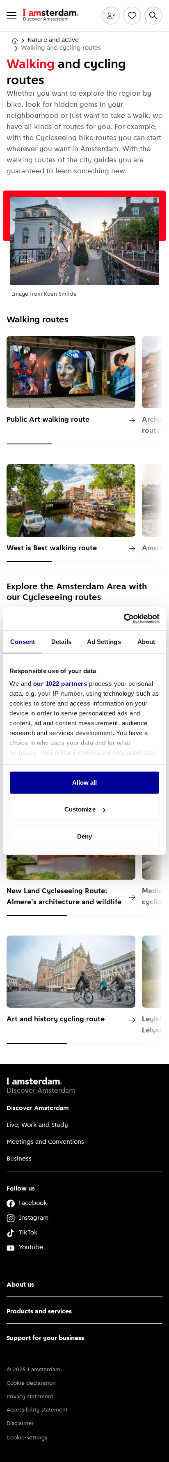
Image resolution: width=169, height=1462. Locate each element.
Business (19, 1159)
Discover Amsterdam (38, 1108)
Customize (80, 809)
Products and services (39, 1311)
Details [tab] (61, 641)
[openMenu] (11, 15)
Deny (84, 835)
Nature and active (53, 40)
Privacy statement (30, 1397)
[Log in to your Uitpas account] (111, 16)
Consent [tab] (22, 641)
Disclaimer (20, 1424)
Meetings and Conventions (45, 1142)
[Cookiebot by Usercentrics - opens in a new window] (124, 619)
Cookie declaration (31, 1383)
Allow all (84, 782)
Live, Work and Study (37, 1125)
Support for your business (45, 1338)
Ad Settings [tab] (104, 641)
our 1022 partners (60, 683)
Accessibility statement (37, 1410)
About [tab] (146, 641)
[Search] (153, 16)
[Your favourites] (132, 16)
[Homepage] (14, 40)
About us (20, 1285)
